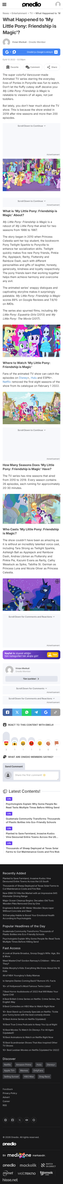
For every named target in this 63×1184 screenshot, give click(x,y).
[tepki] (6, 743)
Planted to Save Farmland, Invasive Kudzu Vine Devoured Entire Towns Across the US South (31, 835)
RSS (5, 1105)
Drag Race (44, 1076)
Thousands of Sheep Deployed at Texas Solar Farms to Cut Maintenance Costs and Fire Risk (32, 850)
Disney (23, 377)
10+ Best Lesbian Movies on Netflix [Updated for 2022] (31, 1050)
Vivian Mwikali (29, 42)
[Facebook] (12, 1120)
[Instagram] (5, 1120)
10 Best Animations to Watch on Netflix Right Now (28, 1037)
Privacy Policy (10, 1093)
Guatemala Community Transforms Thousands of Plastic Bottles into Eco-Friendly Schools (33, 820)
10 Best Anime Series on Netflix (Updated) (24, 1019)
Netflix (7, 381)
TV (31, 13)
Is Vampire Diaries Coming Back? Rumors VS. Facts (29, 980)
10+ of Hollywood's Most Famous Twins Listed (26, 986)
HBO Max (29, 1076)
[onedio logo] (29, 1144)
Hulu (34, 377)
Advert (6, 1097)
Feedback (8, 1089)
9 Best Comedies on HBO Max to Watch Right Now (29, 1006)
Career (6, 1101)
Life (9, 799)
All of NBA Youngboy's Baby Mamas (21, 975)
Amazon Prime (23, 1064)
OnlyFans (38, 1070)
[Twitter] (20, 1120)
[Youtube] (27, 1120)
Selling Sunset (11, 1076)
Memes (24, 1070)
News (6, 13)
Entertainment (19, 13)
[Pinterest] (34, 1120)
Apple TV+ (9, 1070)
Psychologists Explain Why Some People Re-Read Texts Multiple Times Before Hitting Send (32, 805)
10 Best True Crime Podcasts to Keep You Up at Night (30, 1024)
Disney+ (51, 1064)
